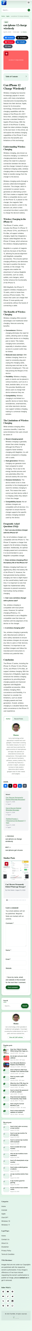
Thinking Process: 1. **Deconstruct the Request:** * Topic (16, 821)
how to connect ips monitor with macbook (19, 1141)
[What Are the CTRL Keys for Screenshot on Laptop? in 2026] (6, 1085)
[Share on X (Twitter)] (10, 786)
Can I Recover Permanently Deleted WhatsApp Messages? (15, 798)
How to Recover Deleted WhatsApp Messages (13, 809)
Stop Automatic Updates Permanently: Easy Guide (18, 1098)
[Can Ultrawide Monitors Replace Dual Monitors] (6, 1064)
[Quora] (3, 1291)
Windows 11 (5, 1225)
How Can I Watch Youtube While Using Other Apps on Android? (18, 1050)
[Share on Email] (25, 786)
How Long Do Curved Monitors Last (17, 1104)
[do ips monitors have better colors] (6, 1189)
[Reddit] (12, 1296)
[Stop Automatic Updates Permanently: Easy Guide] (6, 1098)
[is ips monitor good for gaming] (6, 1182)
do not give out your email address (18, 1057)
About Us (4, 1243)
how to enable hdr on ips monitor (18, 1147)
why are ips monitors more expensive (18, 1154)
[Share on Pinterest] (6, 53)
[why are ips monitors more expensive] (6, 1155)
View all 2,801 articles (16, 1037)
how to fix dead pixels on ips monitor (19, 1161)
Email (8, 959)
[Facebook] (12, 1291)
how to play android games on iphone (19, 1168)
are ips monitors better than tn (19, 1175)
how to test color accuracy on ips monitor (19, 1127)
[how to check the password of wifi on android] (6, 1092)
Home (3, 16)
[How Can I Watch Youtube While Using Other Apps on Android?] (6, 1051)
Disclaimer (5, 1247)
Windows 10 (5, 1221)
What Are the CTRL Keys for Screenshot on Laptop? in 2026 (19, 1084)
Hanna (24, 32)
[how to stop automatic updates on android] (6, 1112)
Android (4, 1210)
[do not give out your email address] (6, 1058)
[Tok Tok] (8, 1296)
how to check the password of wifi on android (19, 1091)
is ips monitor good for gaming (17, 1181)
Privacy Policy (6, 1250)
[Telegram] (8, 1301)
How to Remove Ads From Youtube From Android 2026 (19, 1070)
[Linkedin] (12, 1301)
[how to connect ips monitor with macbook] (6, 1142)
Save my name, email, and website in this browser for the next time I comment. (16, 979)
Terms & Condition (7, 1254)
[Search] (29, 10)
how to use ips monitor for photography (18, 1134)
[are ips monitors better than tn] (6, 1176)
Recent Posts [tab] (18, 719)
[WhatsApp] (12, 1306)
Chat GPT (4, 1217)
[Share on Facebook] (5, 786)
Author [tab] (8, 719)
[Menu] (29, 3)
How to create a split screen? (17, 1077)
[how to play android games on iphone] (6, 1169)
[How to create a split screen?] (6, 1078)
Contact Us (5, 1239)
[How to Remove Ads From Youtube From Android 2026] (6, 1071)
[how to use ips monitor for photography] (6, 1135)
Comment (10, 923)
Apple (8, 16)
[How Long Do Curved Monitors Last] (6, 1105)
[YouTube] (8, 1291)
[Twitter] (3, 1301)
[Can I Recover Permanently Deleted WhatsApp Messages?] (16, 871)
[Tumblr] (8, 1306)
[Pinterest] (3, 1306)
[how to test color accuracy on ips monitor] (6, 1128)
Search (24, 1006)
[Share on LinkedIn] (20, 786)
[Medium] (3, 1296)
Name (8, 950)
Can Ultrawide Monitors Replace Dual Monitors (18, 1064)
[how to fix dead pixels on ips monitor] (6, 1162)
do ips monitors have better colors (19, 1188)
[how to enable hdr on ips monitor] (6, 1148)
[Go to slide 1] (6, 900)
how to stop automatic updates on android (17, 1111)
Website (8, 968)
